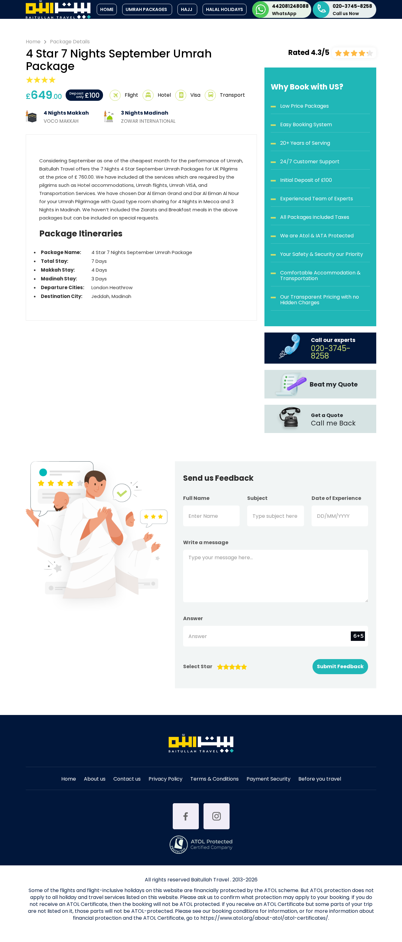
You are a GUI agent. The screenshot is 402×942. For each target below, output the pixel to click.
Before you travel (319, 779)
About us (95, 779)
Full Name (196, 498)
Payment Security (269, 779)
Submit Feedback (340, 666)
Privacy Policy (165, 779)
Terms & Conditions (214, 779)
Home (106, 9)
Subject (257, 498)
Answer (193, 618)
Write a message (205, 542)
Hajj (186, 9)
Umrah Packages (146, 9)
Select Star (197, 666)
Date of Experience (336, 498)
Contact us (127, 779)
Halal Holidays (224, 9)
